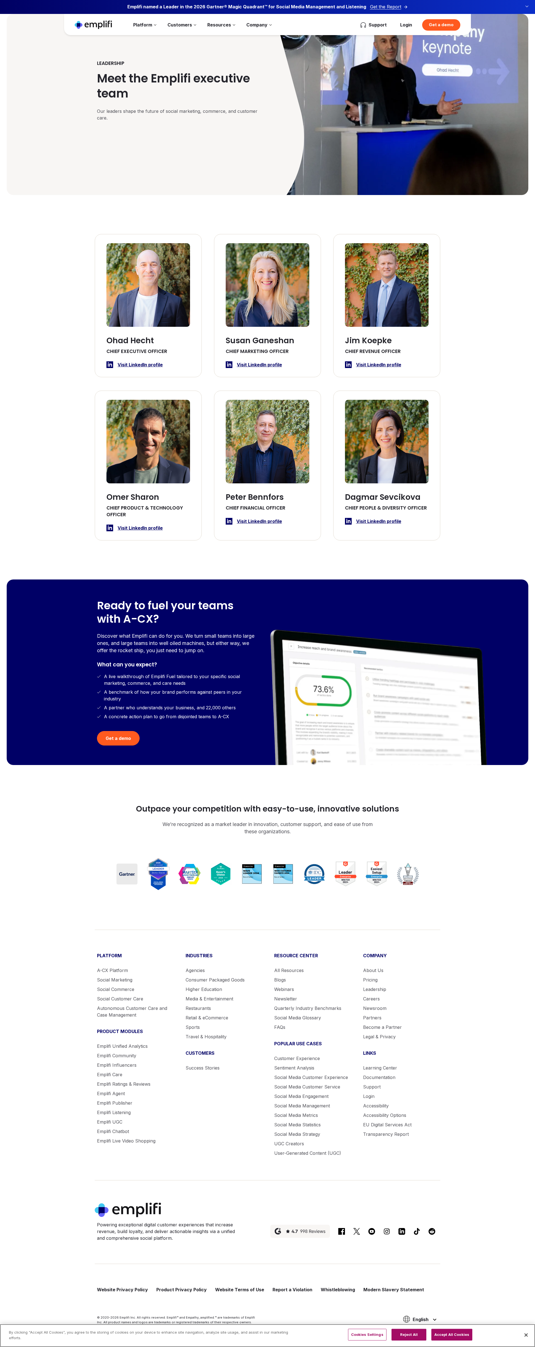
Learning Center (380, 1068)
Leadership (374, 989)
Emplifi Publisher (114, 1103)
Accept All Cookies (451, 1334)
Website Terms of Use (239, 1289)
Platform (142, 25)
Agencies (195, 970)
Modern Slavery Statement (393, 1289)
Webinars (284, 989)
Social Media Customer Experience (311, 1077)
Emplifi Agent (111, 1093)
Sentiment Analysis (294, 1068)
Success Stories (203, 1068)
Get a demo (441, 24)
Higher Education (204, 989)
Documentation (379, 1077)
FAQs (279, 1027)
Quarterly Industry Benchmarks (307, 1008)
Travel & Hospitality (206, 1036)
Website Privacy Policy (122, 1289)
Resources (219, 25)
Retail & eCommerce (207, 1017)
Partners (372, 1017)
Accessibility (376, 1106)
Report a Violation (292, 1289)
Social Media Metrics (296, 1115)
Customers (179, 25)
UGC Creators (289, 1143)
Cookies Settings (367, 1334)
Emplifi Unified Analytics (122, 1046)
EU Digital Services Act (387, 1124)
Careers (371, 999)
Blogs (280, 980)
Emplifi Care (109, 1074)
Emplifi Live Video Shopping (126, 1141)
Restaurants (198, 1008)
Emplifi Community (116, 1055)
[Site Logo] (93, 25)
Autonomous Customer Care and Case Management (132, 1011)
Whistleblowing (338, 1289)
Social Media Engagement (301, 1096)
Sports (193, 1027)
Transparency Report (386, 1134)
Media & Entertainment (209, 999)
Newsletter (285, 999)
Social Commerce (115, 989)
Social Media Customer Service (307, 1087)
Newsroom (374, 1008)
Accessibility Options (384, 1115)
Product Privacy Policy (181, 1289)
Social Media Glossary (297, 1017)
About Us (373, 970)
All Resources (289, 970)
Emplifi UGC (109, 1122)
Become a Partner (382, 1027)
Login (406, 25)
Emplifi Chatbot (113, 1131)
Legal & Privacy (379, 1036)
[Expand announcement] (527, 6)
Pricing (370, 980)
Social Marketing (114, 980)
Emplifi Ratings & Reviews (123, 1084)
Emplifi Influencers (117, 1065)
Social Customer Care (120, 999)
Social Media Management (302, 1106)
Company (257, 25)
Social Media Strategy (297, 1134)
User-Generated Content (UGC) (307, 1153)
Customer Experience (297, 1058)
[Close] (526, 1335)
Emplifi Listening (114, 1112)
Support (372, 1087)
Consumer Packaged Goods (215, 980)
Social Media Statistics (297, 1124)
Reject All (409, 1334)
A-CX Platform (112, 970)
